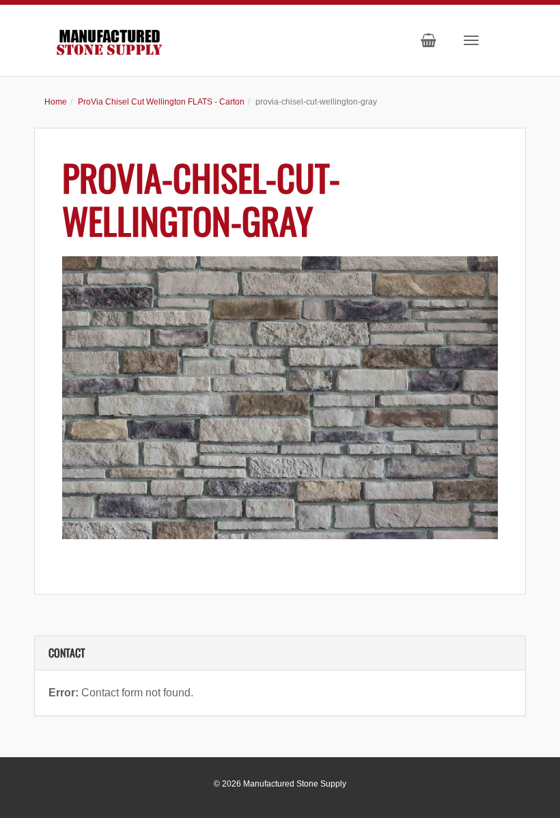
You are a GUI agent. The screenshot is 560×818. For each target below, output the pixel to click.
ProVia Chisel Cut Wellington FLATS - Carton (161, 102)
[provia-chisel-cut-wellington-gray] (280, 398)
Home (55, 102)
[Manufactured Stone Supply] (109, 39)
